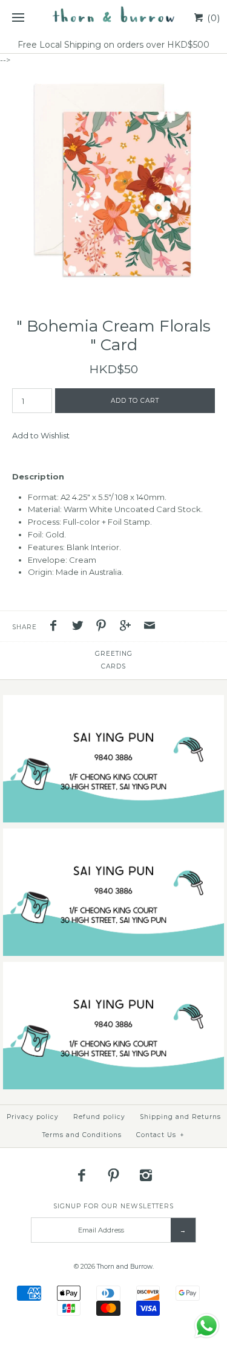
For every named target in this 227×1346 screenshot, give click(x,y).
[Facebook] (82, 1175)
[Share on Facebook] (56, 627)
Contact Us (160, 1135)
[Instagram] (145, 1175)
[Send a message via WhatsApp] (206, 1326)
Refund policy (99, 1117)
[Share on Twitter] (80, 627)
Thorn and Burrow (125, 1267)
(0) (212, 18)
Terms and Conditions (82, 1135)
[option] (113, 179)
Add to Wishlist (41, 435)
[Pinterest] (114, 1175)
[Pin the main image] (104, 627)
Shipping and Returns (180, 1117)
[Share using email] (149, 627)
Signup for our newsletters (113, 1206)
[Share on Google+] (128, 627)
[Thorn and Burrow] (113, 18)
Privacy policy (33, 1117)
